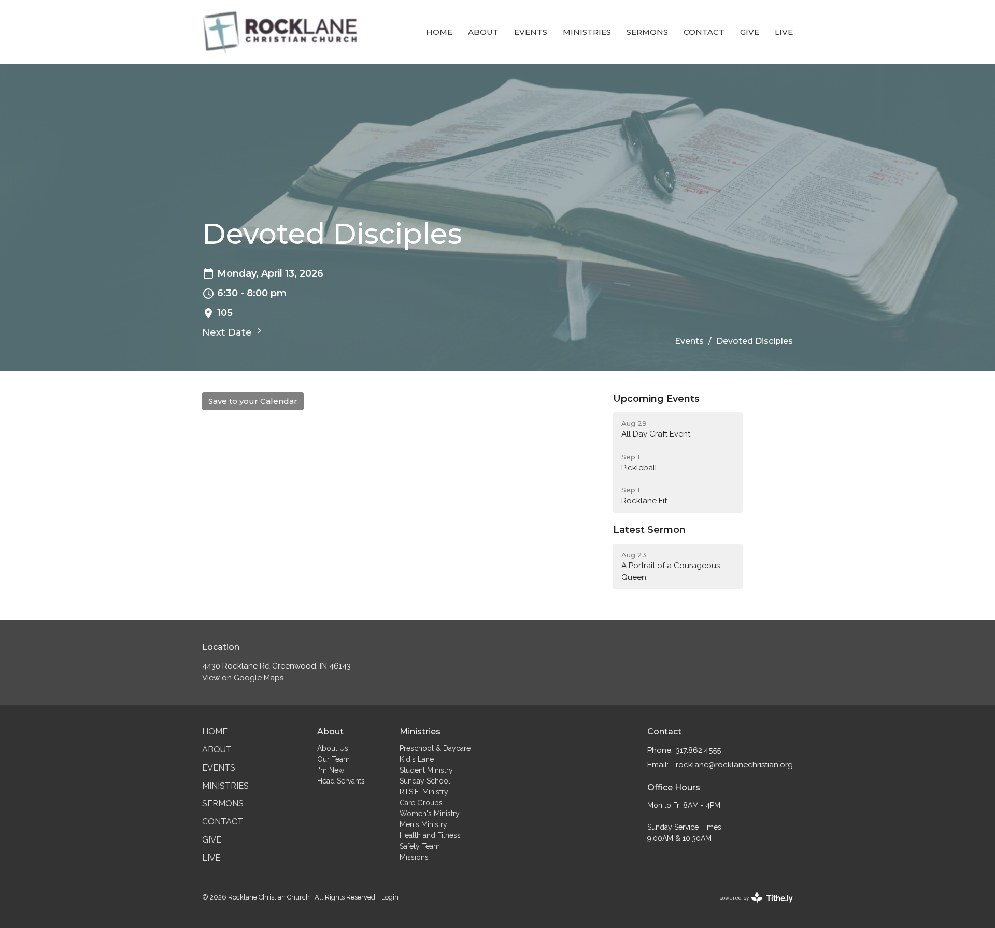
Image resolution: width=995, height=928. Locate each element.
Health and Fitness (430, 835)
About (483, 32)
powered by (751, 907)
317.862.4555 (698, 750)
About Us (332, 748)
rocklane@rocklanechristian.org (734, 765)
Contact (704, 32)
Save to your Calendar (252, 401)
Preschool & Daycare (435, 748)
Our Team (333, 759)
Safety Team (420, 846)
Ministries (587, 32)
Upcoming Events (656, 398)
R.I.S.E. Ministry (424, 792)
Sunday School (425, 781)
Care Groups (421, 803)
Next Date (228, 332)
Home (439, 32)
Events (530, 32)
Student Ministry (426, 770)
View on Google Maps (242, 678)
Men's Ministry (423, 824)
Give (749, 32)
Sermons (647, 32)
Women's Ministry (430, 813)
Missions (414, 857)
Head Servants (341, 781)
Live (784, 32)
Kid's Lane (417, 759)
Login (390, 897)
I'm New (330, 770)
